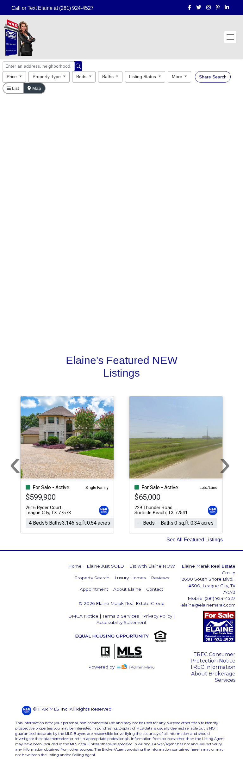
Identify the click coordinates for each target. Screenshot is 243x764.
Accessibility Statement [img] (121, 622)
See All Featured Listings (194, 539)
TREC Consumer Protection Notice (212, 657)
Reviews (160, 577)
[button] (14, 77)
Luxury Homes (130, 577)
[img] (189, 7)
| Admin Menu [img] (142, 667)
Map (36, 88)
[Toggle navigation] (230, 37)
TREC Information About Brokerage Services (212, 673)
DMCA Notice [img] (83, 616)
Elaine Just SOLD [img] (105, 566)
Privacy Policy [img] (157, 616)
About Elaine (127, 589)
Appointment (94, 589)
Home (75, 566)
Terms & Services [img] (121, 616)
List (15, 88)
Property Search (91, 577)
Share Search (213, 76)
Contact (154, 589)
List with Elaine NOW (152, 566)
